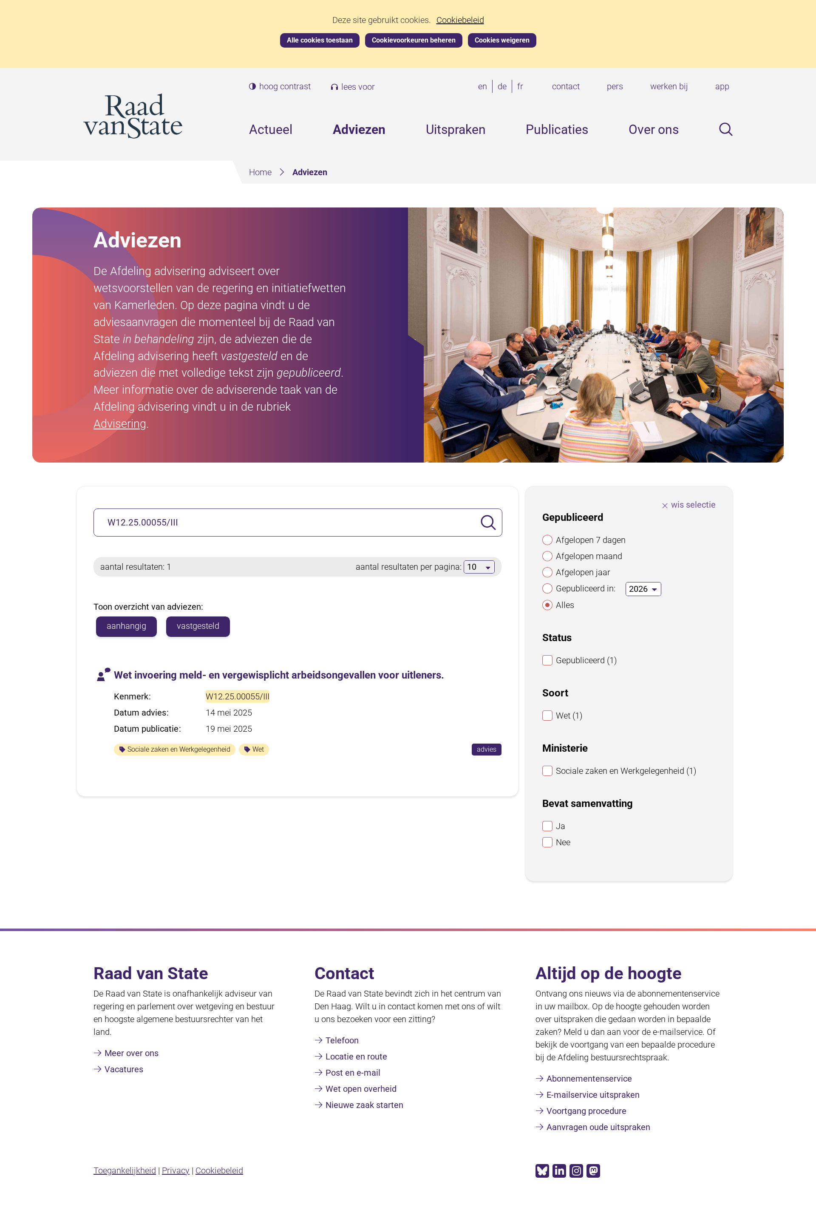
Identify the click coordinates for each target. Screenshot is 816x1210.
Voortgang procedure (586, 1111)
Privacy (176, 1170)
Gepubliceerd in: (585, 588)
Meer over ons (132, 1053)
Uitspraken (456, 129)
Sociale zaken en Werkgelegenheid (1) (626, 771)
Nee (563, 842)
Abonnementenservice (589, 1079)
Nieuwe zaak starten (364, 1105)
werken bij (669, 86)
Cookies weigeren (502, 40)
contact (566, 86)
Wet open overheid (361, 1089)
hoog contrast (285, 86)
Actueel (270, 129)
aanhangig (126, 626)
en (484, 87)
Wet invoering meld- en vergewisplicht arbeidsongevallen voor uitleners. (279, 675)
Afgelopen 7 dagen (591, 540)
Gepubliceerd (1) (586, 660)
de (504, 87)
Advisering (120, 423)
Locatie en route (356, 1056)
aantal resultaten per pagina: (410, 567)
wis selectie (693, 505)
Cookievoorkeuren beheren (414, 40)
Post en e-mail (353, 1073)
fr (522, 87)
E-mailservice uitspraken (593, 1095)
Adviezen (359, 129)
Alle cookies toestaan (320, 40)
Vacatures (124, 1069)
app (722, 86)
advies (489, 750)
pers (615, 86)
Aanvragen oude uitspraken (598, 1127)
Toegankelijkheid (125, 1170)
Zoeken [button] (726, 129)
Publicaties (557, 129)
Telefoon (342, 1040)
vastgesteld (198, 626)
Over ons (654, 129)
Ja (560, 826)
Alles (565, 605)
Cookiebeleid (460, 20)
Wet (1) (569, 715)
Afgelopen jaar (583, 572)
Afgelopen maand (589, 556)
